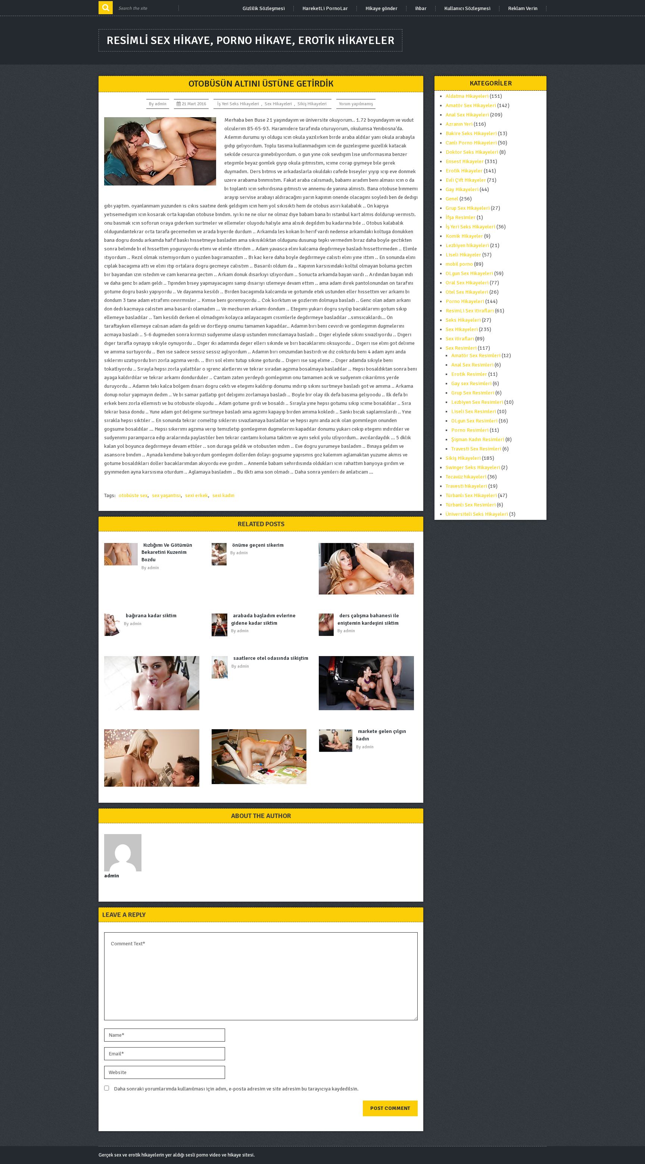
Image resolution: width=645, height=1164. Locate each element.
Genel (452, 199)
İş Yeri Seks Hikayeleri (238, 104)
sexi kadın (223, 495)
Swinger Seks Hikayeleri (473, 467)
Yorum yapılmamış (356, 104)
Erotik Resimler (469, 374)
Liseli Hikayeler (463, 255)
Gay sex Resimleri (471, 383)
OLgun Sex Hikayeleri (469, 273)
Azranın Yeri (459, 124)
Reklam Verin (523, 8)
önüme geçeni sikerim (258, 545)
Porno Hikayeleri (465, 301)
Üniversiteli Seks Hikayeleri (477, 514)
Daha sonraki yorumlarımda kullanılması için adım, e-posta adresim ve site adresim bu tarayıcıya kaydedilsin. (236, 1089)
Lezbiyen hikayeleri (467, 245)
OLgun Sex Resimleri (474, 421)
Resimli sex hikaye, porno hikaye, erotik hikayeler (250, 40)
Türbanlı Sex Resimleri (471, 505)
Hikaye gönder (381, 8)
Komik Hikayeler (464, 236)
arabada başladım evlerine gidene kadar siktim (263, 619)
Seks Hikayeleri (463, 320)
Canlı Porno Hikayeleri (471, 143)
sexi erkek (196, 495)
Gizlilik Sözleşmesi (264, 8)
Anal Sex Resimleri (472, 365)
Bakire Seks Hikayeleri (471, 133)
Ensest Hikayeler (465, 161)
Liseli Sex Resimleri (473, 411)
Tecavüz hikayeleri (466, 477)
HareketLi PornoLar (325, 8)
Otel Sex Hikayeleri (467, 292)
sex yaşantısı (166, 495)
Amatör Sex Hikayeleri (471, 105)
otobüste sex (133, 495)
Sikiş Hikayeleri (312, 104)
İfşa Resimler (461, 217)
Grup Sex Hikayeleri (468, 208)
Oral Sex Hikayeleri (467, 283)
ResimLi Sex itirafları (470, 311)
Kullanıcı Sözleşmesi (467, 8)
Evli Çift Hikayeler (466, 180)
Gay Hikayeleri (462, 189)
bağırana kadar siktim (151, 615)
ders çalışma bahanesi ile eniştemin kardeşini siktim (368, 619)
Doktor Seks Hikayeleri (472, 152)
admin (160, 104)
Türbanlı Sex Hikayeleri (471, 495)
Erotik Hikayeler (464, 171)
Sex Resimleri (461, 348)
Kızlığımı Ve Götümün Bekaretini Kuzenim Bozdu (166, 552)
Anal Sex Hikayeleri (467, 115)
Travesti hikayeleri (466, 486)
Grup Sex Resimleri (472, 393)
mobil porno (459, 264)
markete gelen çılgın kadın (381, 735)
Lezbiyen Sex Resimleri (477, 402)
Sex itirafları (460, 339)
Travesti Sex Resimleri (476, 449)
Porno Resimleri (470, 430)
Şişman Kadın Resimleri (477, 439)
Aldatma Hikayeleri (467, 96)
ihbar (421, 8)
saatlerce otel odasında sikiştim (270, 658)
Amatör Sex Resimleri (476, 355)
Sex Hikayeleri (278, 104)
